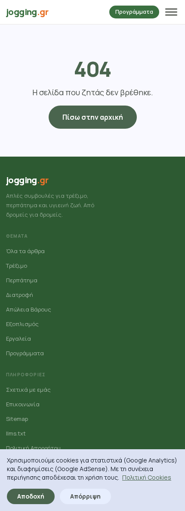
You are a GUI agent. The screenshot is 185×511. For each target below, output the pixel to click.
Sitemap (17, 419)
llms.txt (16, 433)
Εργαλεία (18, 338)
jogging (27, 12)
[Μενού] (171, 12)
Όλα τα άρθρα (25, 251)
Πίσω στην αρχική (92, 117)
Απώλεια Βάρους (28, 309)
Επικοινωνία (23, 404)
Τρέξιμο (16, 265)
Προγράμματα (134, 11)
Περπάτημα (21, 280)
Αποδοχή (30, 496)
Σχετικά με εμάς (28, 389)
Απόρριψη (85, 496)
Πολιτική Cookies (146, 477)
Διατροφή (19, 295)
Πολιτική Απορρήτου (33, 448)
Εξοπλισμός (22, 324)
